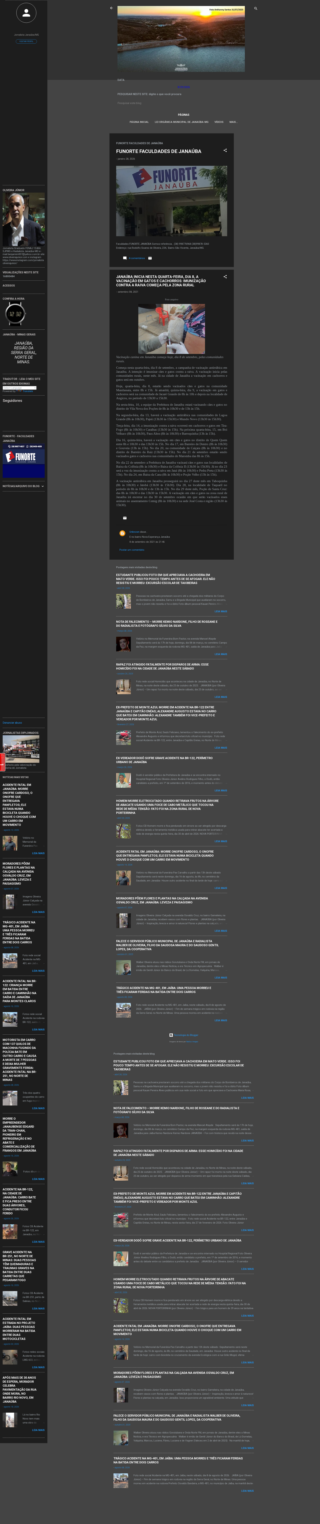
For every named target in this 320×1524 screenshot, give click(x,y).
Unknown (135, 531)
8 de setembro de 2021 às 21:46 (147, 541)
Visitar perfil (26, 41)
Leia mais (221, 611)
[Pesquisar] (256, 9)
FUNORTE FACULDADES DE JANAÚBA (158, 151)
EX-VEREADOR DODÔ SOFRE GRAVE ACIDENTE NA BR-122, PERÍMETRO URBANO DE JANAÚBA (177, 1240)
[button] (225, 150)
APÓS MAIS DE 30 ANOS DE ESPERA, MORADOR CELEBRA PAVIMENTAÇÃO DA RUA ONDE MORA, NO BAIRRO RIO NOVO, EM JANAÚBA (19, 1389)
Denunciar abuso (12, 722)
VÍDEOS (219, 122)
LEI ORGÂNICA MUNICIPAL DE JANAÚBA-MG (181, 122)
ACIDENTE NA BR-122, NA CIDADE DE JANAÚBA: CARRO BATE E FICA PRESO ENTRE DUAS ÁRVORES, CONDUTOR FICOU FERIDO (19, 1201)
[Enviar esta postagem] (150, 259)
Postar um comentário (132, 549)
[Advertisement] (247, 183)
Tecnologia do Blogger (185, 1035)
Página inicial (139, 122)
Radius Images (192, 1042)
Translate (28, 391)
